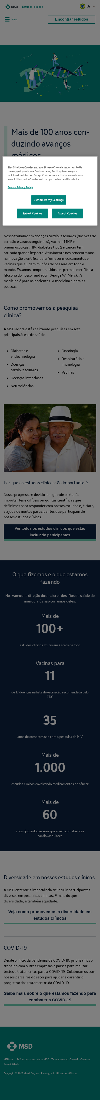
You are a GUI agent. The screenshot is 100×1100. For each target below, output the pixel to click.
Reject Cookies (32, 216)
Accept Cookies (67, 216)
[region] (50, 192)
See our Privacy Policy (20, 186)
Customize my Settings (49, 201)
